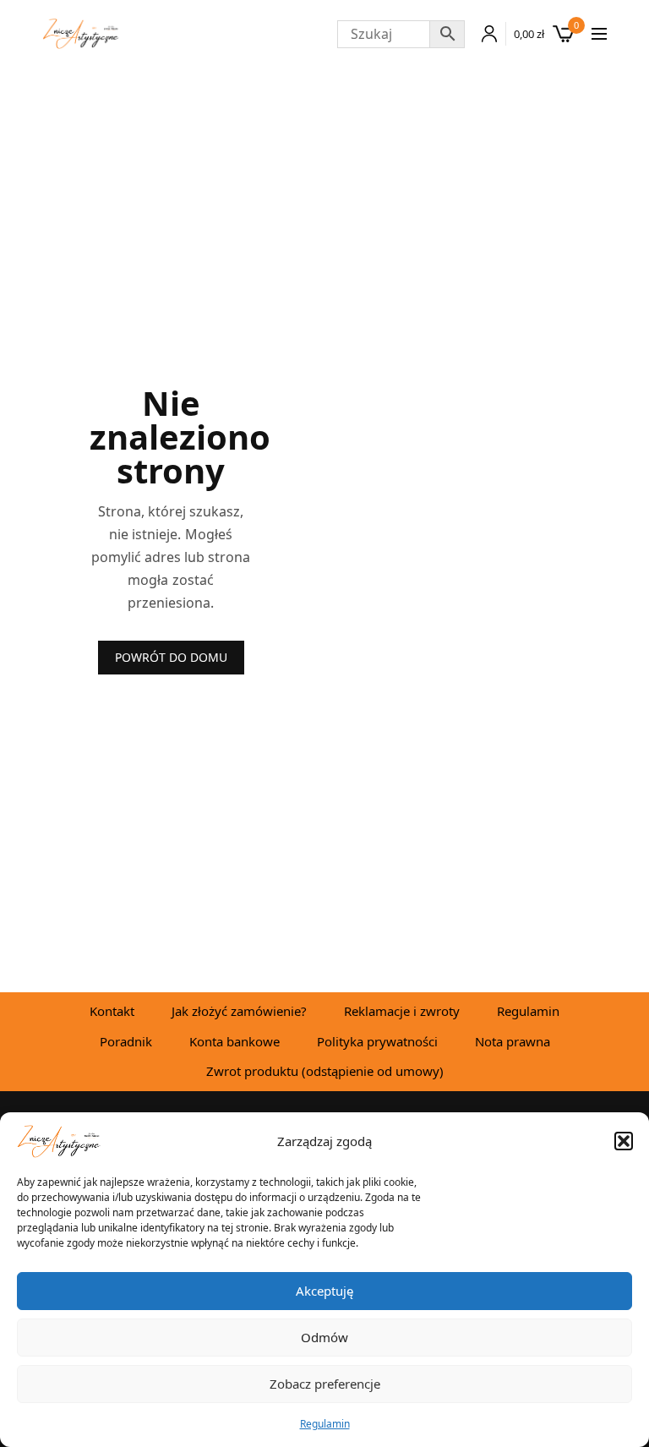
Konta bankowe (234, 1041)
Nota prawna (512, 1041)
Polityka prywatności (377, 1041)
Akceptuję (324, 1290)
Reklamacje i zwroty (402, 1010)
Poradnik (126, 1041)
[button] (623, 1141)
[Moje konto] (485, 34)
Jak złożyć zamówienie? (239, 1010)
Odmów (324, 1337)
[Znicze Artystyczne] (81, 34)
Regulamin (325, 1424)
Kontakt (112, 1010)
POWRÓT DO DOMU (171, 657)
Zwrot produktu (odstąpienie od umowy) (325, 1070)
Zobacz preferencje (325, 1383)
